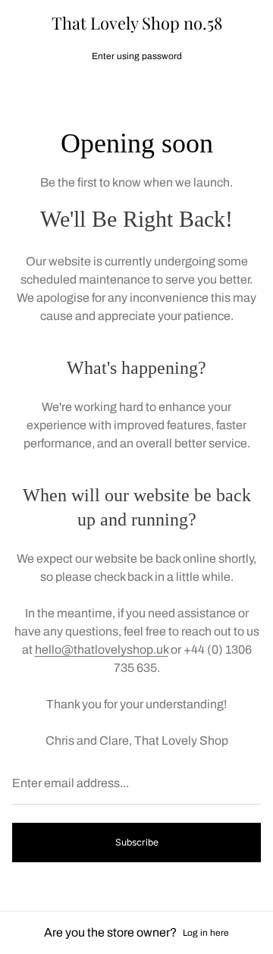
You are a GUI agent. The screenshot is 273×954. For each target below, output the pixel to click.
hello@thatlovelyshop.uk (101, 649)
